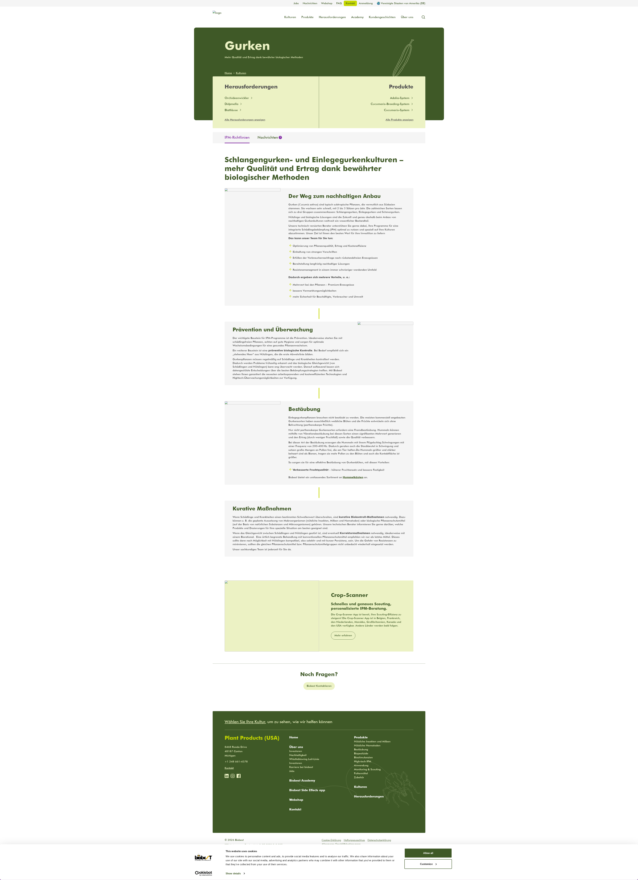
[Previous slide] (215, 137)
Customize (426, 863)
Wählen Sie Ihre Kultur (245, 721)
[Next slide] (422, 137)
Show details (233, 873)
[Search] (422, 17)
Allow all (428, 853)
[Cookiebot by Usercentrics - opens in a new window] (203, 873)
